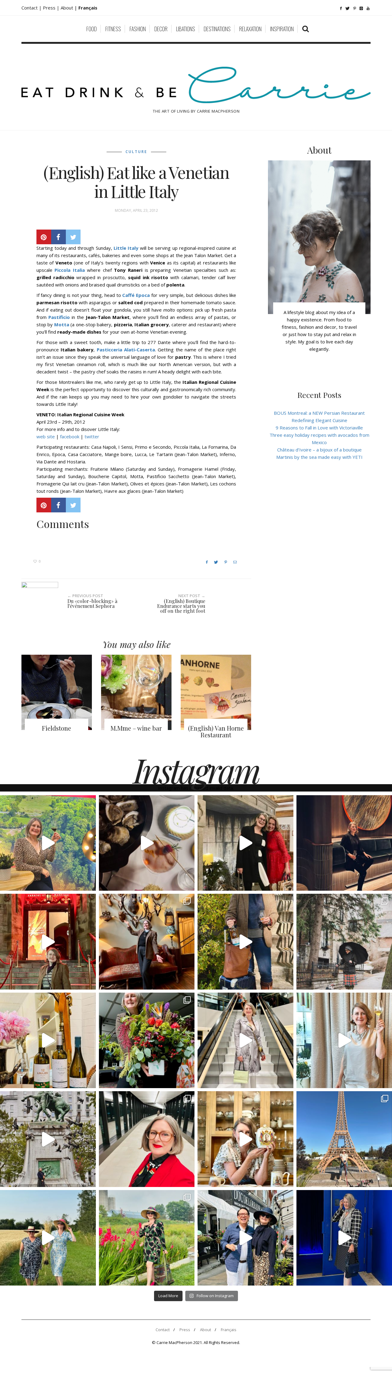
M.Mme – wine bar (136, 728)
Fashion (138, 29)
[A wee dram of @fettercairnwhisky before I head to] (245, 942)
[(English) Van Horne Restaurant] (216, 692)
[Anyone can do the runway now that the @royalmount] (147, 1139)
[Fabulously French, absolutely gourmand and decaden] (245, 1238)
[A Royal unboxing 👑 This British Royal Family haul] (245, 1139)
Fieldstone (56, 728)
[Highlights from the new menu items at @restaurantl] (147, 843)
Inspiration (282, 29)
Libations (185, 29)
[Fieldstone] (56, 692)
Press (184, 1329)
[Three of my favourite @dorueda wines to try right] (48, 1040)
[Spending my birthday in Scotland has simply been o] (147, 942)
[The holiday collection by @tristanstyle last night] (245, 843)
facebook (69, 436)
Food (91, 29)
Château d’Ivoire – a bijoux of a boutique (319, 450)
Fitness (113, 29)
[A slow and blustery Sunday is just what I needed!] (48, 1139)
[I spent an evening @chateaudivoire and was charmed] (245, 1040)
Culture (136, 151)
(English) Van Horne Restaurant (216, 731)
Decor (161, 29)
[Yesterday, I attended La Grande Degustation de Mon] (48, 843)
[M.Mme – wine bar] (136, 692)
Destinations (217, 29)
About (67, 8)
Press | (52, 8)
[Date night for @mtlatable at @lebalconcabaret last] (48, 942)
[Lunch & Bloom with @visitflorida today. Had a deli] (147, 1040)
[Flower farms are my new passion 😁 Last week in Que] (48, 1238)
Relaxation (250, 29)
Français (228, 1329)
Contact (163, 1329)
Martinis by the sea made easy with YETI (319, 457)
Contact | (32, 8)
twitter (92, 436)
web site (46, 436)
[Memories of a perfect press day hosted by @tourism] (147, 1238)
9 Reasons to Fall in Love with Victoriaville (319, 428)
